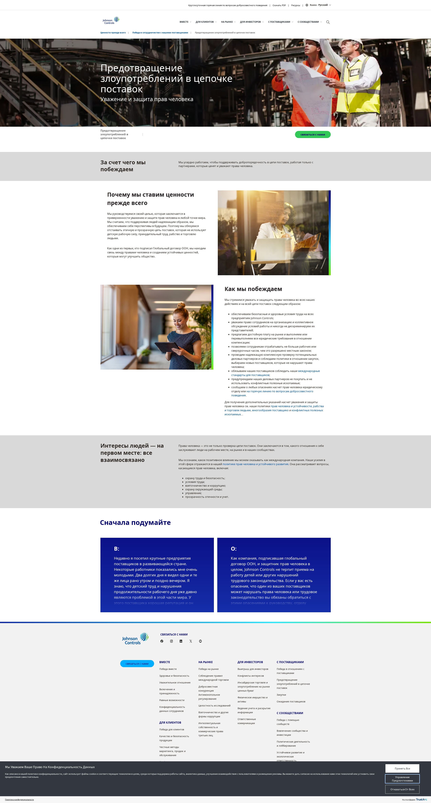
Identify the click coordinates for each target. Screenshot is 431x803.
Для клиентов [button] (205, 21)
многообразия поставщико (270, 410)
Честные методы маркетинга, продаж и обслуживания (172, 751)
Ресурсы (295, 5)
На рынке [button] (227, 21)
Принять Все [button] (402, 768)
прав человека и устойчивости (291, 406)
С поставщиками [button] (279, 21)
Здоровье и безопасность (174, 675)
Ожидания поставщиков (291, 701)
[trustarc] (421, 799)
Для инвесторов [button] (250, 21)
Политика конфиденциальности (19, 799)
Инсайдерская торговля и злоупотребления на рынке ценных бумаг (254, 686)
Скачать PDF (279, 5)
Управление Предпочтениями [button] (402, 778)
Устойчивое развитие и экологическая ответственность (290, 756)
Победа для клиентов (171, 729)
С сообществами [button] (308, 21)
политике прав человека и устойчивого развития (255, 464)
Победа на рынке (208, 669)
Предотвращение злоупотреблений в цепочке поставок (114, 134)
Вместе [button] (184, 21)
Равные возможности (171, 700)
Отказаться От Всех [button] (402, 789)
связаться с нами (313, 134)
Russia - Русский (319, 4)
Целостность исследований (214, 705)
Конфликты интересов (251, 675)
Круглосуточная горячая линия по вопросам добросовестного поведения (227, 5)
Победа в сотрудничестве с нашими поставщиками (160, 32)
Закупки (281, 694)
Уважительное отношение (175, 682)
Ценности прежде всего (113, 32)
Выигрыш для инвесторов (253, 669)
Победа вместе (168, 669)
